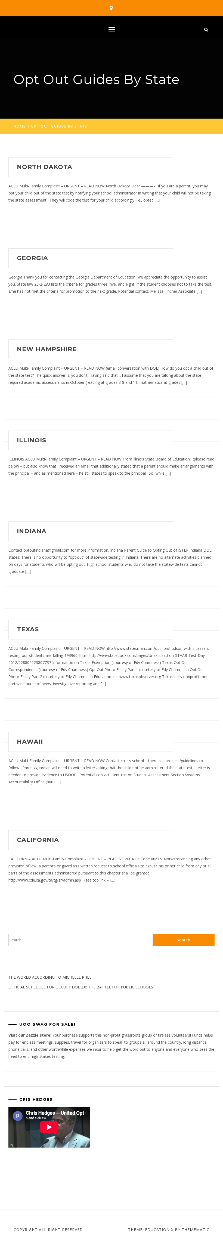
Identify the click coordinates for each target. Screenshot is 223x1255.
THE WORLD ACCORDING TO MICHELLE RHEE (49, 977)
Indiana (32, 531)
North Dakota (44, 167)
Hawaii (30, 741)
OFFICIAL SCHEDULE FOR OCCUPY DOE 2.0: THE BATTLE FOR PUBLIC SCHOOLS (80, 987)
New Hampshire (47, 349)
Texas (28, 629)
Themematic (195, 1229)
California (38, 839)
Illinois (31, 440)
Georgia (32, 258)
